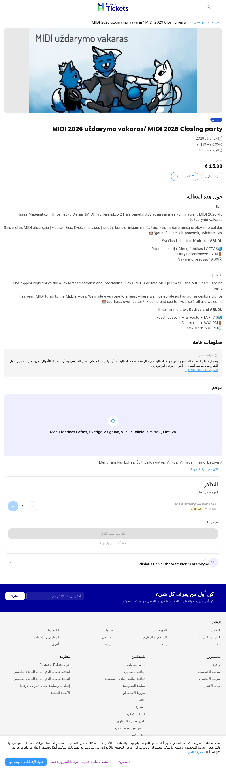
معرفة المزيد (194, 752)
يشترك (15, 596)
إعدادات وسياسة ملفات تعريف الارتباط (45, 686)
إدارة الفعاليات (136, 664)
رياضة (163, 644)
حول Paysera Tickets (55, 664)
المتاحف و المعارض (154, 637)
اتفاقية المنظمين (134, 671)
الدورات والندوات (210, 637)
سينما (109, 630)
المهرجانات (160, 630)
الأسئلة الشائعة (60, 693)
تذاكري (216, 664)
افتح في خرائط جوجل (206, 469)
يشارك (212, 176)
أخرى (55, 644)
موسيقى (199, 22)
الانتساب (140, 700)
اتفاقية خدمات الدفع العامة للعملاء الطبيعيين (42, 671)
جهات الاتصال (212, 686)
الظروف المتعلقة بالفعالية (201, 370)
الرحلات (216, 630)
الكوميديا (53, 630)
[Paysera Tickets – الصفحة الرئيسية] (113, 7)
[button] (113, 562)
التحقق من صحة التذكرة (129, 728)
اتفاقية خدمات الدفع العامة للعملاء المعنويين (42, 678)
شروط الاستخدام (209, 678)
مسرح (109, 644)
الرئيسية (217, 22)
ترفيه (217, 644)
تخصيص (123, 761)
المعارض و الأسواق (46, 637)
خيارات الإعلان (136, 714)
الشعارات (139, 707)
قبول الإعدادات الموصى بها (26, 762)
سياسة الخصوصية (209, 671)
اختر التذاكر (185, 176)
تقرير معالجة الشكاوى (131, 721)
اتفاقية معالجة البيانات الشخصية (125, 678)
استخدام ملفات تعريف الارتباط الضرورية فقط (79, 762)
